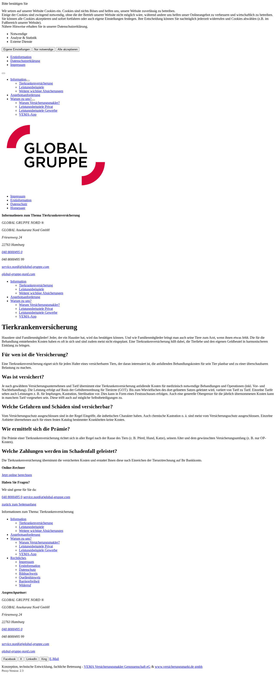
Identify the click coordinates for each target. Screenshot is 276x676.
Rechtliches (18, 558)
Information (18, 79)
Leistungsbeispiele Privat (36, 106)
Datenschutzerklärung (25, 61)
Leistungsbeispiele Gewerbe (38, 110)
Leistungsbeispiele (31, 87)
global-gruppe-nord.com (18, 651)
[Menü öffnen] (3, 73)
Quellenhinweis (29, 577)
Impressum (17, 65)
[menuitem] (142, 85)
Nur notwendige (43, 49)
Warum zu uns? (20, 99)
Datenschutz (18, 204)
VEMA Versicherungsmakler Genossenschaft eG (117, 666)
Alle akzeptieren (68, 49)
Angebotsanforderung (25, 95)
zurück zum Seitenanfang (19, 504)
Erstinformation (20, 57)
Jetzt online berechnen (17, 475)
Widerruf (25, 585)
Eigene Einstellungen (16, 49)
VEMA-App (27, 114)
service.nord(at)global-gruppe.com (46, 497)
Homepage (17, 208)
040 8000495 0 (12, 497)
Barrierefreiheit (29, 581)
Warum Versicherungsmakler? (39, 103)
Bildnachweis (28, 573)
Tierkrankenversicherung (36, 83)
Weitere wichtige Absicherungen (41, 91)
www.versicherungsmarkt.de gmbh (178, 666)
